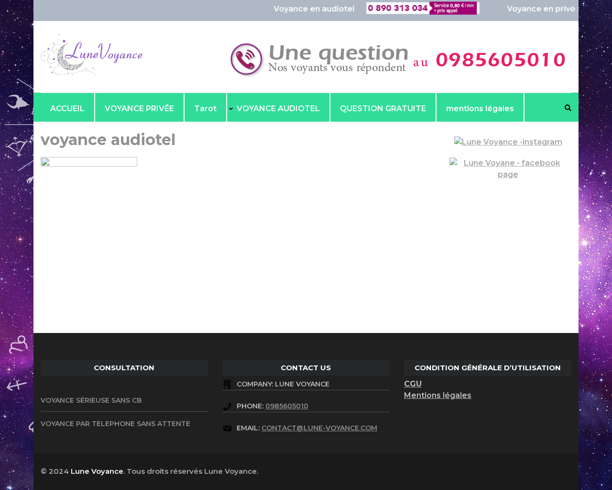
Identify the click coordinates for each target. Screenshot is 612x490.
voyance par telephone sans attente (115, 423)
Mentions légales (437, 395)
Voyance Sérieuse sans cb (91, 400)
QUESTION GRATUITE (383, 108)
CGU (413, 383)
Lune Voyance (97, 471)
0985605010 (286, 406)
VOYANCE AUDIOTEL (278, 108)
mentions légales (480, 108)
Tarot (205, 108)
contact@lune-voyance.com (319, 428)
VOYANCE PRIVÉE (139, 108)
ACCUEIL (67, 108)
